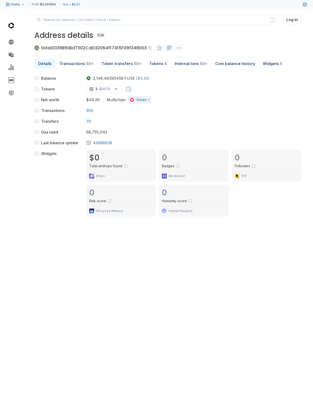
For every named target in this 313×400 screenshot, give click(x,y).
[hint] (36, 78)
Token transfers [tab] (121, 63)
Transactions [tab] (76, 63)
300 (89, 110)
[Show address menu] (179, 48)
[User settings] (304, 4)
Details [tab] (45, 63)
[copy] (151, 47)
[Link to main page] (11, 25)
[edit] (159, 48)
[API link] (11, 80)
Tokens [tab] (158, 63)
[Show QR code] (169, 48)
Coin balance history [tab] (235, 63)
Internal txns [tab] (191, 63)
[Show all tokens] (129, 89)
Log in (292, 19)
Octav (141, 100)
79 (88, 121)
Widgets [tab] (272, 63)
